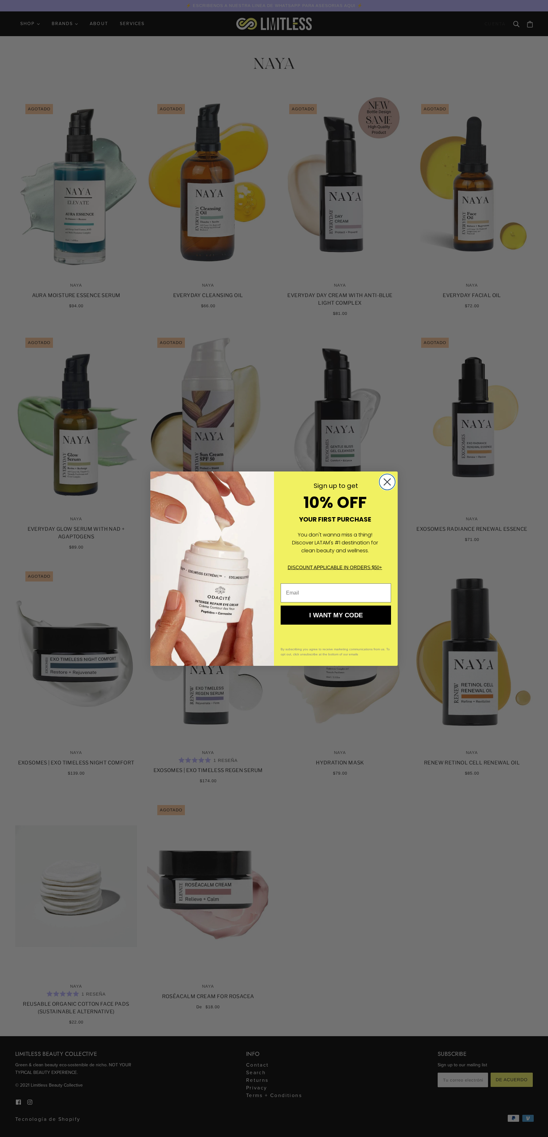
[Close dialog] (387, 482)
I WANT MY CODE (336, 615)
